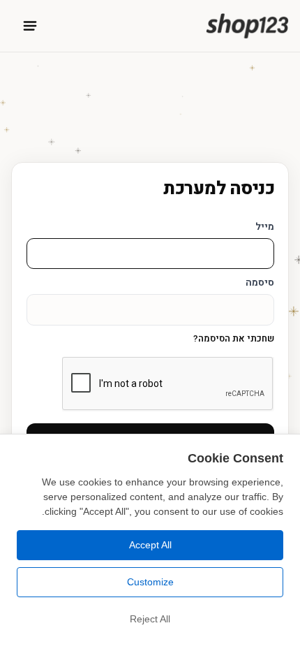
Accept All (150, 544)
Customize (150, 581)
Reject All (150, 618)
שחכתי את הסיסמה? (233, 338)
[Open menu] (30, 25)
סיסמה (260, 282)
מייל (264, 226)
